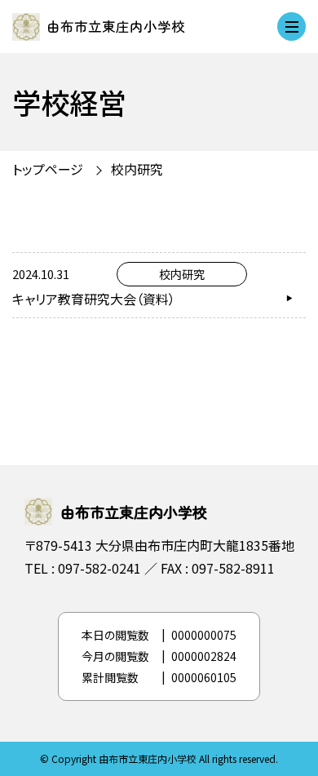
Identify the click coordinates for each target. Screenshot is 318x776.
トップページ (47, 169)
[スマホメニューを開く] (291, 27)
